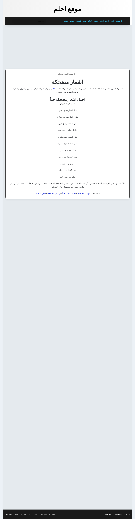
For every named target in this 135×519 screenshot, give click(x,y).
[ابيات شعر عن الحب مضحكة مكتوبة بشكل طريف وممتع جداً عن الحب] (25, 323)
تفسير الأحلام (93, 21)
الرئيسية (119, 21)
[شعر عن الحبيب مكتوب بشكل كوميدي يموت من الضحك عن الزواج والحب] (110, 395)
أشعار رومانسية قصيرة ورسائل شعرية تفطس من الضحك (25, 217)
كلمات (123, 208)
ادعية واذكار (104, 21)
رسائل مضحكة (54, 193)
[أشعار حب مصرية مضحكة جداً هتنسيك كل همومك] (67, 240)
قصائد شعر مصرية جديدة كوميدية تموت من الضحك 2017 (69, 441)
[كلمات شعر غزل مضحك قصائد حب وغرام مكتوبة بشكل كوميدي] (67, 395)
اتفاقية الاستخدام (12, 514)
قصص (78, 21)
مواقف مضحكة (84, 193)
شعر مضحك (41, 193)
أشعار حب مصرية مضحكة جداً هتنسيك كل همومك (70, 217)
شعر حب (122, 359)
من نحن (36, 514)
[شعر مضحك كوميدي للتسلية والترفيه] (110, 313)
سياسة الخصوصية (26, 514)
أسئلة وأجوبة (69, 21)
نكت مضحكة (78, 287)
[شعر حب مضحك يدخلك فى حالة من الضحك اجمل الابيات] (25, 467)
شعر (84, 21)
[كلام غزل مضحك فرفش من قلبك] (110, 237)
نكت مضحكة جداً (69, 193)
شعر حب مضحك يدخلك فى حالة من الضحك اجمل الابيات (27, 441)
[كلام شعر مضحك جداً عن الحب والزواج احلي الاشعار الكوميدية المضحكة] (110, 471)
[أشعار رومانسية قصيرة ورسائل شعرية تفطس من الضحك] (25, 246)
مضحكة (55, 88)
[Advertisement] (109, 46)
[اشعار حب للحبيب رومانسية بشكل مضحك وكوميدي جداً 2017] (25, 393)
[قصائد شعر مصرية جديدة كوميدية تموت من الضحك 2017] (67, 463)
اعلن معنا (44, 514)
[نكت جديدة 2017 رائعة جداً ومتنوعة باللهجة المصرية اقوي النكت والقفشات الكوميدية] (67, 323)
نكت (112, 21)
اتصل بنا (52, 514)
